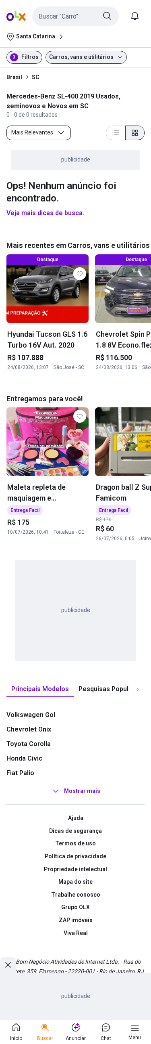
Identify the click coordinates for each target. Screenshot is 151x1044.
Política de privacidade (75, 856)
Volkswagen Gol (30, 715)
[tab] (40, 689)
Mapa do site (75, 881)
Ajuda (75, 818)
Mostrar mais (82, 791)
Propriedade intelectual (75, 869)
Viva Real (76, 933)
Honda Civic (24, 758)
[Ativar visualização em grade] (135, 133)
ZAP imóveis (76, 920)
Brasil (14, 77)
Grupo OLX (75, 907)
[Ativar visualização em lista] (115, 133)
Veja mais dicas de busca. (45, 213)
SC (35, 77)
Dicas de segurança (75, 831)
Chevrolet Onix (28, 729)
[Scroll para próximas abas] (137, 689)
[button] (75, 16)
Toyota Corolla (28, 744)
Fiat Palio (20, 773)
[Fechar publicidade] (8, 965)
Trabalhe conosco (75, 894)
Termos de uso (75, 843)
